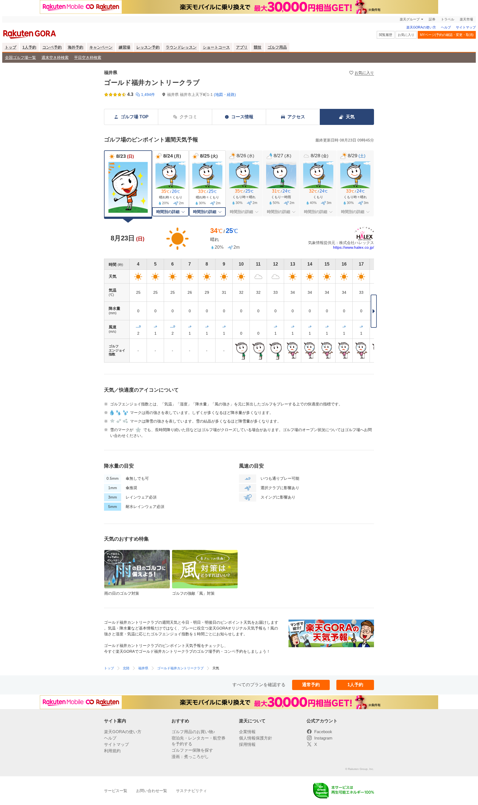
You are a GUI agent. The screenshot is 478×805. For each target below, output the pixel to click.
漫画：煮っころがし (190, 756)
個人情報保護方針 (255, 738)
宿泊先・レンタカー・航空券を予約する (198, 741)
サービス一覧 (115, 790)
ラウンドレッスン (181, 47)
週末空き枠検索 (55, 57)
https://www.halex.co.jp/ (353, 247)
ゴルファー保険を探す (192, 750)
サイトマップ (466, 27)
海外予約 (75, 47)
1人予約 (29, 47)
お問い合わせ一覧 (151, 790)
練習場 (124, 47)
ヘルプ (446, 27)
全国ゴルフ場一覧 (20, 57)
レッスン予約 (148, 47)
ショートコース (216, 47)
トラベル (447, 19)
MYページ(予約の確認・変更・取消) (447, 35)
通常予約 (311, 684)
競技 (257, 47)
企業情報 (247, 731)
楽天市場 (466, 19)
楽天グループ (410, 19)
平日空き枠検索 (87, 57)
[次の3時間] (374, 311)
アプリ (242, 47)
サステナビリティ (191, 790)
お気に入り (406, 35)
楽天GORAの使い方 (421, 27)
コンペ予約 (52, 47)
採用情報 (247, 744)
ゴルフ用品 (277, 47)
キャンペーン (101, 47)
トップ (10, 47)
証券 (432, 19)
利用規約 (112, 750)
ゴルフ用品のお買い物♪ (193, 731)
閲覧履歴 (385, 35)
